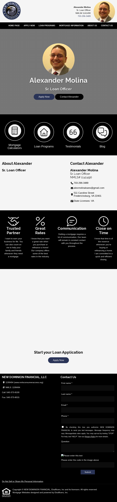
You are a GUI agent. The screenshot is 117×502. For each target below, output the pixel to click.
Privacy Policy (90, 437)
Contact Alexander (69, 97)
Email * (64, 405)
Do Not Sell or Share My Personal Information (22, 481)
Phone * (64, 416)
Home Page (14, 26)
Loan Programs (47, 26)
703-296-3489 (84, 16)
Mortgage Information (71, 26)
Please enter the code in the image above (80, 460)
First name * (66, 383)
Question (65, 441)
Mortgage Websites (22, 492)
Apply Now (29, 26)
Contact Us (107, 26)
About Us (92, 26)
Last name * (66, 394)
